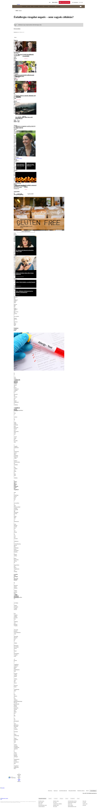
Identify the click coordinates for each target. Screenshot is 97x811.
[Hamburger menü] (14, 6)
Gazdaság (55, 798)
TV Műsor (58, 6)
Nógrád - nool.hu (70, 803)
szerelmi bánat (18, 286)
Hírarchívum (50, 790)
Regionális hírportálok (42, 798)
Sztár (28, 6)
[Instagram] (93, 788)
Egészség (20, 10)
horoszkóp (18, 294)
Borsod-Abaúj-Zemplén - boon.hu (42, 805)
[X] (14, 117)
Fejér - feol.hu (55, 802)
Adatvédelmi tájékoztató (63, 790)
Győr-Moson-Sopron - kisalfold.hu (57, 803)
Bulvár (67, 798)
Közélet (50, 798)
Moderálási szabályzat (80, 790)
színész (26, 189)
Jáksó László (18, 99)
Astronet (46, 6)
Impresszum (56, 790)
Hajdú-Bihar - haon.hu (56, 805)
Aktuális (24, 6)
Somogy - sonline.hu (70, 805)
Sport (32, 6)
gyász (21, 215)
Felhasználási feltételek (72, 790)
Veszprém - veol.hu (85, 803)
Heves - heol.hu (55, 806)
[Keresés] (80, 6)
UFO (20, 208)
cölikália (15, 37)
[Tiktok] (90, 788)
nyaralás (26, 58)
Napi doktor (52, 6)
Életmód (36, 6)
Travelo (41, 6)
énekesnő (18, 160)
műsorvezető (22, 201)
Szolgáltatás (72, 798)
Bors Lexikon (54, 2)
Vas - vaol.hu (84, 802)
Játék (49, 2)
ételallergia (17, 28)
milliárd (16, 78)
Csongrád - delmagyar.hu (41, 806)
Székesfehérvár (75, 2)
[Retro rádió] (61, 3)
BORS (17, 10)
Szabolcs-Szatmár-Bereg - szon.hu (72, 806)
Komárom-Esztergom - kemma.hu (72, 802)
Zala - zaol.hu (84, 805)
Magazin (61, 798)
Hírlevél (87, 790)
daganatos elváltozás (24, 222)
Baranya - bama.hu (40, 802)
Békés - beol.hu (40, 803)
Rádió (78, 798)
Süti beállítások (93, 790)
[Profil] (82, 6)
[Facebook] (96, 788)
